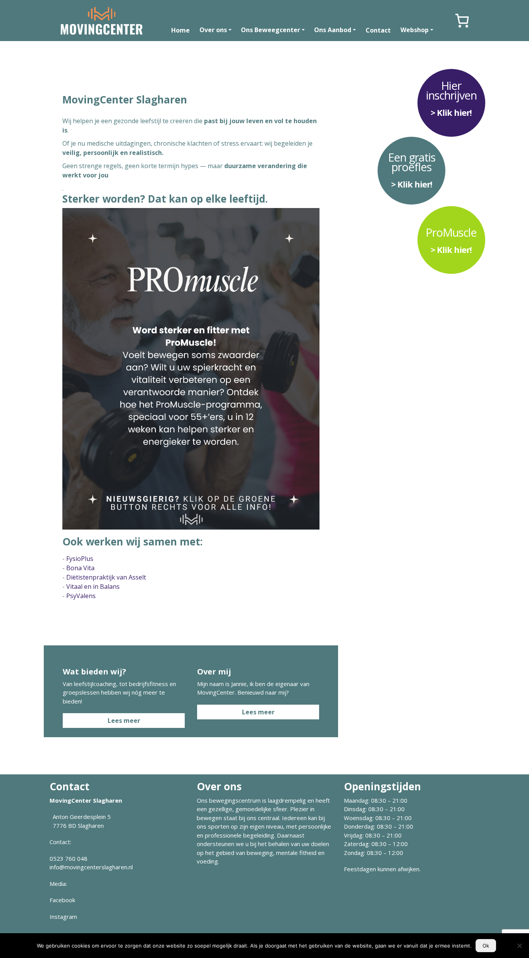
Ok (486, 946)
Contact (378, 30)
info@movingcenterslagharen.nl (91, 867)
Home (180, 30)
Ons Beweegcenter (270, 30)
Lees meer (124, 720)
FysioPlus (79, 558)
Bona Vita (80, 568)
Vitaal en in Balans (93, 586)
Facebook (62, 900)
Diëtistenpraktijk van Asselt (106, 577)
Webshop (414, 30)
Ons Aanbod (332, 30)
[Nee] (519, 945)
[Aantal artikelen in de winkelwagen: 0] (462, 20)
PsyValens (81, 596)
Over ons (213, 30)
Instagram (63, 916)
